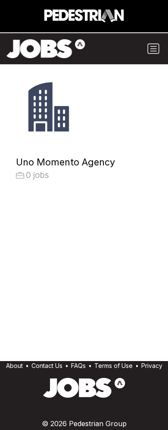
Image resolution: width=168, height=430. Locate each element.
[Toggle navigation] (153, 49)
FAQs (78, 365)
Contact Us (46, 365)
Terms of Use (113, 365)
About (14, 365)
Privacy (151, 365)
